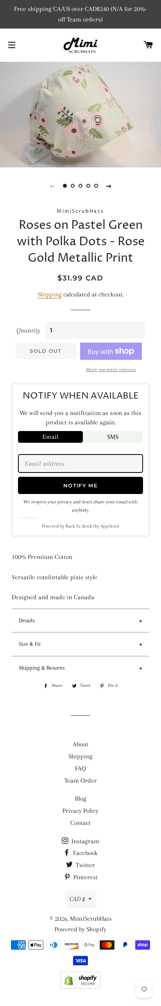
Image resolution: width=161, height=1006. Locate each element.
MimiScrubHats (91, 918)
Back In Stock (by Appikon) (92, 526)
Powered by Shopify (80, 929)
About (80, 744)
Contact (80, 822)
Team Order (80, 780)
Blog (80, 798)
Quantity (28, 330)
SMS (112, 436)
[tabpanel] (80, 113)
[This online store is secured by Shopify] (80, 986)
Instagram (84, 841)
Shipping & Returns (42, 668)
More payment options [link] (111, 369)
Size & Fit (30, 644)
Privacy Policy (80, 810)
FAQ (80, 768)
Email (50, 436)
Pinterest (85, 877)
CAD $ (77, 899)
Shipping (50, 294)
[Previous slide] (52, 185)
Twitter (84, 865)
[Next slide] (108, 185)
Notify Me (80, 485)
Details (27, 620)
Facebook (85, 853)
